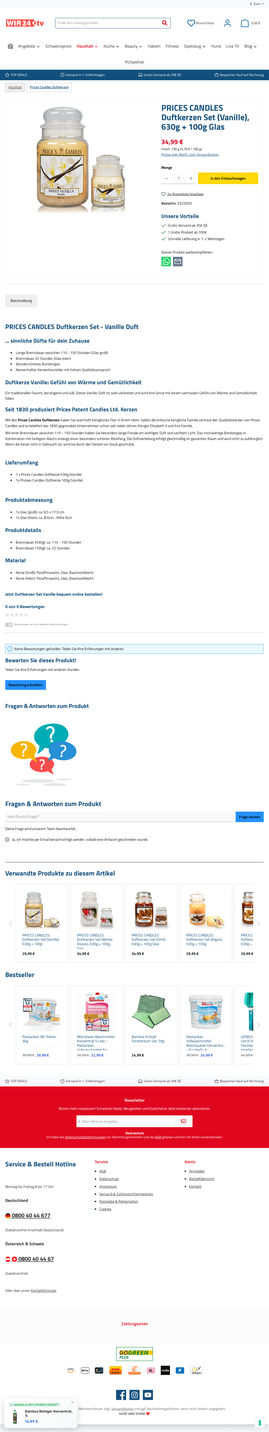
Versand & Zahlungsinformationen (126, 1194)
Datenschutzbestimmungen (85, 1137)
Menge (166, 167)
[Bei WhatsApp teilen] (166, 261)
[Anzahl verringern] (166, 178)
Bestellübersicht (201, 1179)
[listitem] (42, 923)
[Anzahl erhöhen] (191, 178)
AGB (158, 1137)
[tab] (21, 301)
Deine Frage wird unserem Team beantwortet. (40, 829)
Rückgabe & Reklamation (118, 1201)
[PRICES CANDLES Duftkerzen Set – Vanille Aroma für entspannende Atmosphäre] (81, 159)
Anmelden (197, 1171)
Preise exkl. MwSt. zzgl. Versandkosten (190, 154)
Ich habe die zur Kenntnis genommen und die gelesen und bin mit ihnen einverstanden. (134, 1137)
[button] (10, 923)
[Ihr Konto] (227, 23)
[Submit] (183, 1121)
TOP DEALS (19, 74)
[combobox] (107, 23)
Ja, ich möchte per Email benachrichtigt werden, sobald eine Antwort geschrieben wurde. (80, 839)
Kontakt (195, 1186)
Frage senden (249, 817)
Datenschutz (109, 1179)
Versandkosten (122, 1408)
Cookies (105, 1209)
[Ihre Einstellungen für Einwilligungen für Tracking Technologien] (260, 1423)
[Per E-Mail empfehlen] (178, 261)
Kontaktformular (43, 1290)
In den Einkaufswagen (228, 178)
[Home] (10, 46)
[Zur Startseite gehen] (25, 23)
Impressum (108, 1186)
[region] (81, 159)
